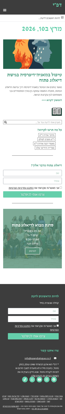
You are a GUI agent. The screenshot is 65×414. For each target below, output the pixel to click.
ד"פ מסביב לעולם (46, 139)
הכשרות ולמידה (52, 398)
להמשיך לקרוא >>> (52, 100)
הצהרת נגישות (30, 401)
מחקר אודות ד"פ (46, 134)
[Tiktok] (25, 379)
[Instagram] (47, 379)
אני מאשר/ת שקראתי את (34, 188)
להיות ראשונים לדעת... (49, 18)
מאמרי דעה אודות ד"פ (44, 143)
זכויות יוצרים (19, 401)
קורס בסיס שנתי (16, 398)
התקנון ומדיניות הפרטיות (21, 188)
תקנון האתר (41, 401)
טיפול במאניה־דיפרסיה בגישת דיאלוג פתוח (34, 77)
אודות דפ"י (34, 396)
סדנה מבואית (28, 398)
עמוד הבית (59, 396)
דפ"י (57, 4)
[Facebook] (54, 379)
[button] (4, 10)
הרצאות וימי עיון (40, 398)
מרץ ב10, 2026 (42, 28)
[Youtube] (39, 379)
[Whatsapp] (32, 379)
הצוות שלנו (25, 396)
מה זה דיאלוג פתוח (46, 396)
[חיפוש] (5, 122)
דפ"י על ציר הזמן (13, 396)
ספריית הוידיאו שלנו (45, 147)
